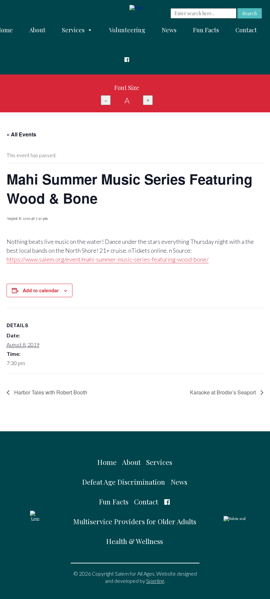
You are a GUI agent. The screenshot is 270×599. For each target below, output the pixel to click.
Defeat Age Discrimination (123, 481)
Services (73, 30)
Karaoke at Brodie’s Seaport (223, 392)
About (37, 30)
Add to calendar (41, 290)
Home (107, 462)
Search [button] (249, 13)
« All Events (21, 134)
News (169, 30)
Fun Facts (206, 30)
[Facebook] (127, 60)
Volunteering (127, 30)
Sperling (155, 581)
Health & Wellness (134, 541)
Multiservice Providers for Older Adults (134, 521)
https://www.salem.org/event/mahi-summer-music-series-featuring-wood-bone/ (107, 259)
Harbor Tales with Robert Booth (50, 392)
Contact (246, 30)
